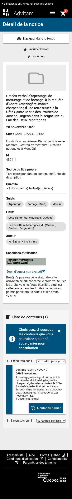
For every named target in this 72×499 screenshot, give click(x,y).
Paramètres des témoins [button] (39, 462)
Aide (32, 455)
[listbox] (36, 204)
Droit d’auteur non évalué (23, 271)
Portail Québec (54, 455)
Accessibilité (15, 455)
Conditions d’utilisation (26, 459)
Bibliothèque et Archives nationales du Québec (28, 3)
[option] (15, 204)
